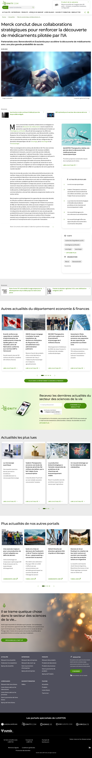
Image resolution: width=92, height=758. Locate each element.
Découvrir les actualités (8, 660)
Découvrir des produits (49, 660)
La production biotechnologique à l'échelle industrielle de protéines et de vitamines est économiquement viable (77, 204)
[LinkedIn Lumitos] (89, 747)
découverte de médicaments (31, 127)
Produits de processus (48, 666)
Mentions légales (13, 747)
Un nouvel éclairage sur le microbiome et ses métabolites (77, 213)
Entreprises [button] (15, 12)
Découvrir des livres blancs (9, 684)
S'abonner (76, 671)
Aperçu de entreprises (28, 671)
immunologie (15, 143)
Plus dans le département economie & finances (46, 381)
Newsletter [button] (76, 12)
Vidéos (24, 684)
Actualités (45, 684)
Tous (4, 7)
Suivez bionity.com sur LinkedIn (80, 675)
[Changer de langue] (88, 12)
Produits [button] (24, 12)
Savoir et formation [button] (63, 12)
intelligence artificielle (18, 131)
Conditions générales (28, 747)
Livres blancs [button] (49, 12)
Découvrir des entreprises (29, 660)
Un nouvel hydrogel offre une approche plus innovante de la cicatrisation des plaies (76, 221)
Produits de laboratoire (49, 663)
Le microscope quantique (75, 184)
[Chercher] (33, 7)
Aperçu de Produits (48, 674)
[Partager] (85, 12)
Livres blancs (46, 690)
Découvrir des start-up (14, 640)
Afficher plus (71, 253)
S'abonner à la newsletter (75, 406)
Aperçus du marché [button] (36, 12)
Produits (44, 687)
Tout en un (45, 693)
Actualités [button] (6, 12)
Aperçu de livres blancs (8, 702)
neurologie (44, 141)
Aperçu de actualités (7, 666)
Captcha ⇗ (57, 413)
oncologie (34, 141)
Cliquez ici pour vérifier (52, 412)
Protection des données (23, 750)
